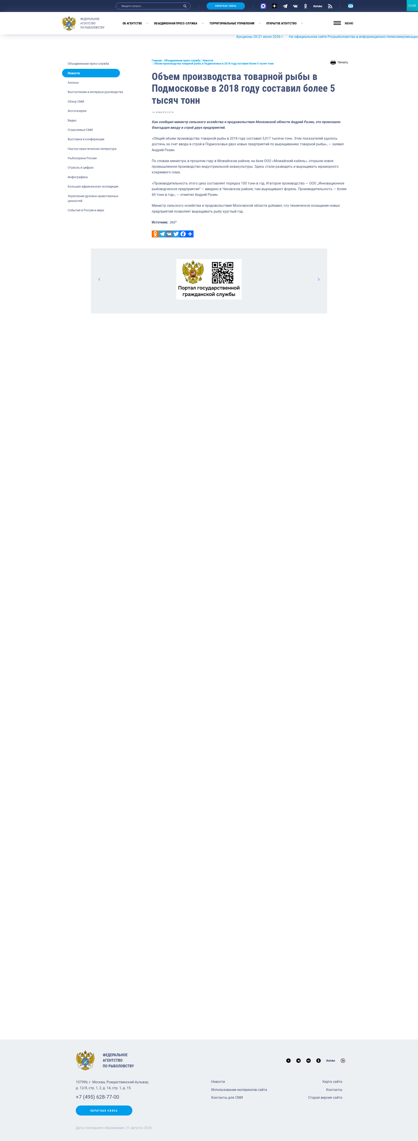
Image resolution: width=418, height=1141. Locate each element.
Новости (74, 73)
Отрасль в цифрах (81, 167)
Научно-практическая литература (92, 149)
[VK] (295, 5)
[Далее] (318, 279)
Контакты (334, 1090)
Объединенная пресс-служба (175, 23)
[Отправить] (190, 233)
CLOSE (412, 5)
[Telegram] (285, 5)
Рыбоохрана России (82, 158)
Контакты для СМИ (227, 1097)
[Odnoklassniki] (155, 233)
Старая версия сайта (325, 1097)
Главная (157, 60)
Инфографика (78, 177)
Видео (72, 120)
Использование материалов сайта (239, 1090)
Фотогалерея (77, 111)
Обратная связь (225, 6)
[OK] (305, 5)
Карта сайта (332, 1082)
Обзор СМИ (76, 101)
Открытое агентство (281, 23)
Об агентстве (132, 23)
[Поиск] (185, 6)
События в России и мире (86, 210)
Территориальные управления (231, 23)
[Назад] (99, 279)
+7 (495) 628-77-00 (97, 1097)
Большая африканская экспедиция (93, 186)
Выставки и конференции (86, 139)
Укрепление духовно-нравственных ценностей (93, 198)
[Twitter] (176, 233)
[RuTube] (318, 5)
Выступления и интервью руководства (95, 92)
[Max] (263, 6)
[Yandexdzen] (274, 6)
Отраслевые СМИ (80, 130)
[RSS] (330, 5)
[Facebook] (183, 233)
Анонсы (73, 82)
